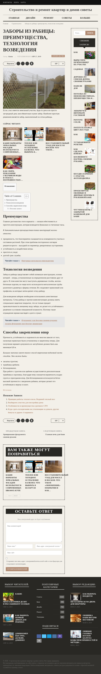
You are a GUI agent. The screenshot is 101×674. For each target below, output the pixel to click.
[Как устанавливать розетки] (90, 137)
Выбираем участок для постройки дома (25, 403)
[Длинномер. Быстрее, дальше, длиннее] (8, 636)
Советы (67, 18)
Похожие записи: (16, 209)
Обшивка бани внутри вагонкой (90, 617)
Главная (14, 18)
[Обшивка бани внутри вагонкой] (75, 618)
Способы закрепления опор (16, 206)
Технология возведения (15, 203)
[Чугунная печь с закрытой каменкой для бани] (90, 205)
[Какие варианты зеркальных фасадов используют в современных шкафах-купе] (12, 134)
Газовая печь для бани (55, 434)
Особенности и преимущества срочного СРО (28, 406)
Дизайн (30, 18)
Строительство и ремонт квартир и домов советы (50, 10)
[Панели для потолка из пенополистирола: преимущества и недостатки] (90, 89)
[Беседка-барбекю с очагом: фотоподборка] (90, 169)
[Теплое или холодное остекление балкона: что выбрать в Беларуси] (33, 134)
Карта (23, 2)
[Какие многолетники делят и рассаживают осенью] (8, 597)
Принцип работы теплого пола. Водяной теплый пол (31, 399)
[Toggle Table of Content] (25, 196)
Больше (85, 18)
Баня (38, 602)
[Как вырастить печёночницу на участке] (90, 55)
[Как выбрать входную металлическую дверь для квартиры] (75, 597)
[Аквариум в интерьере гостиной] (90, 106)
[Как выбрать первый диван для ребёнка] (8, 618)
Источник (7, 390)
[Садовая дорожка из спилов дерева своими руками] (90, 72)
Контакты (7, 2)
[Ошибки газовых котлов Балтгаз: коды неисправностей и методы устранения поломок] (75, 634)
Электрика (40, 617)
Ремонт (48, 18)
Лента (16, 2)
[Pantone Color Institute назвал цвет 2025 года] (90, 123)
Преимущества (11, 200)
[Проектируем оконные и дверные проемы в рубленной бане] (90, 186)
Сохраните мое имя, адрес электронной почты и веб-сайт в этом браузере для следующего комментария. (34, 562)
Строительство (58, 56)
